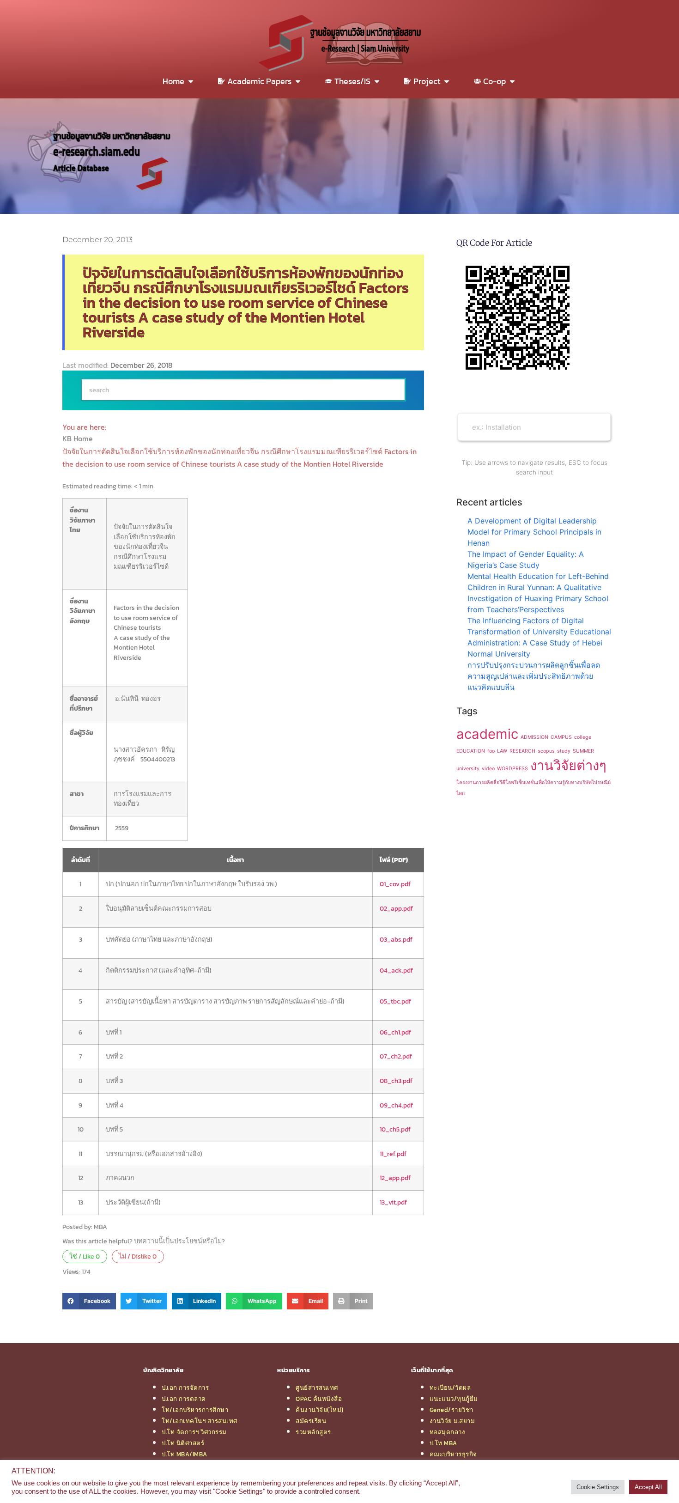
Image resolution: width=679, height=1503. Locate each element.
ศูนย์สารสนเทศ (317, 1387)
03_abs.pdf (396, 939)
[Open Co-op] (512, 81)
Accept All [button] (648, 1487)
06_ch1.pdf (395, 1032)
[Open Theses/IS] (377, 81)
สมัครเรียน (311, 1420)
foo (491, 751)
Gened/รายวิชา (451, 1409)
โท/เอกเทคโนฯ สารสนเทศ (199, 1420)
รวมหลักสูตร (313, 1431)
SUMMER (583, 751)
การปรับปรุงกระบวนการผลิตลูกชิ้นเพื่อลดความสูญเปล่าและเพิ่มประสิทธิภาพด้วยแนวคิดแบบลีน (533, 676)
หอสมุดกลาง (448, 1431)
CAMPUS (561, 737)
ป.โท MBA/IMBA (184, 1454)
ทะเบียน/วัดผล (450, 1387)
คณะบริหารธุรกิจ (453, 1454)
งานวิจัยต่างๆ (568, 765)
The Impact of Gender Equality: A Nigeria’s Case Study (525, 559)
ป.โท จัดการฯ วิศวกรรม (194, 1431)
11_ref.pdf (393, 1154)
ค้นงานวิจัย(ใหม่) (320, 1409)
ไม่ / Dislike (138, 1256)
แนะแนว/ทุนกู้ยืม (454, 1398)
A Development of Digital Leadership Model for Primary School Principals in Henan (534, 532)
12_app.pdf (395, 1178)
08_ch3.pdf (396, 1081)
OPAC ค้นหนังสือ (319, 1398)
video (488, 769)
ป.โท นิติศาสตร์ (183, 1443)
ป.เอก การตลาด (184, 1398)
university (467, 769)
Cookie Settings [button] (597, 1487)
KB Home (78, 438)
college (582, 737)
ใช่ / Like (84, 1256)
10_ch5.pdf (395, 1129)
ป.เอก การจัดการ (185, 1387)
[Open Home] (191, 81)
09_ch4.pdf (396, 1105)
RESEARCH (522, 751)
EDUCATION (470, 751)
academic (487, 734)
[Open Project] (447, 81)
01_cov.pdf (395, 884)
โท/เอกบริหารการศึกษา (195, 1409)
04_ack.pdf (396, 970)
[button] (89, 1301)
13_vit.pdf (393, 1202)
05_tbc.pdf (395, 1001)
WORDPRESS (512, 769)
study (563, 751)
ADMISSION (534, 737)
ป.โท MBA (443, 1443)
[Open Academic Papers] (298, 81)
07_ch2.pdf (396, 1056)
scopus (546, 751)
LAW (502, 751)
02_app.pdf (396, 908)
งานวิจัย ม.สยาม (452, 1420)
